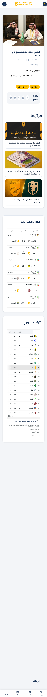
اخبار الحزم (34, 86)
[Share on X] (27, 97)
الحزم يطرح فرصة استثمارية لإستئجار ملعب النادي (24, 144)
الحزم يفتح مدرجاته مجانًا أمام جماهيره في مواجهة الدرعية (23, 173)
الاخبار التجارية (22, 86)
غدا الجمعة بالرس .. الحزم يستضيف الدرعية (25, 201)
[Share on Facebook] (23, 97)
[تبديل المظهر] (4, 4)
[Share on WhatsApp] (19, 97)
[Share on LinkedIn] (15, 97)
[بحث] (45, 4)
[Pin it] (10, 97)
